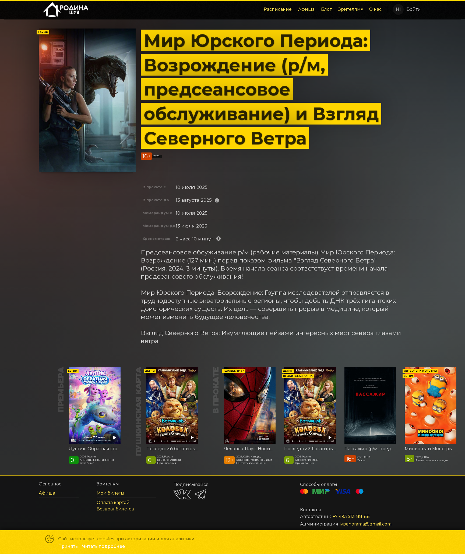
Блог (326, 9)
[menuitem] (277, 9)
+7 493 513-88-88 (351, 516)
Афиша (306, 9)
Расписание (278, 9)
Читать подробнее (103, 546)
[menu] (239, 9)
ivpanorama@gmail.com (366, 524)
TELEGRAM (200, 494)
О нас (375, 9)
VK (182, 494)
